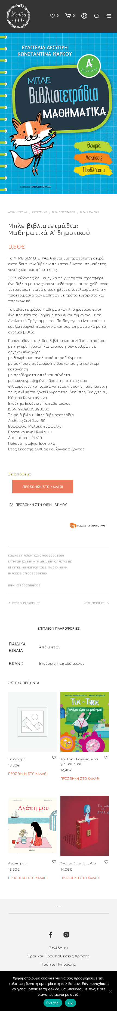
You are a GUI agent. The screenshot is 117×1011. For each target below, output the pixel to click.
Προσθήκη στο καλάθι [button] (27, 773)
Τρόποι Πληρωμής (58, 964)
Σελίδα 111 (58, 947)
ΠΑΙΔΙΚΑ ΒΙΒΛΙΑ (57, 567)
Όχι (71, 1003)
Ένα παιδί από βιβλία (78, 863)
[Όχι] (110, 991)
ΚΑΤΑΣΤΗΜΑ (39, 212)
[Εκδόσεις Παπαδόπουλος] (87, 526)
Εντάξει (53, 1003)
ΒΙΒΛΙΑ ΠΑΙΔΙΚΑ (89, 212)
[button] (54, 15)
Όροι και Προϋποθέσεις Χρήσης (58, 956)
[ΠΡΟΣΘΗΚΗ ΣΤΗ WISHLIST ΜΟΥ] (54, 757)
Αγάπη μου (17, 863)
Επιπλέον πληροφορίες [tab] (59, 628)
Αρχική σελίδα (17, 212)
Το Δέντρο (17, 759)
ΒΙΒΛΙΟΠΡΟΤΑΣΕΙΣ (63, 212)
